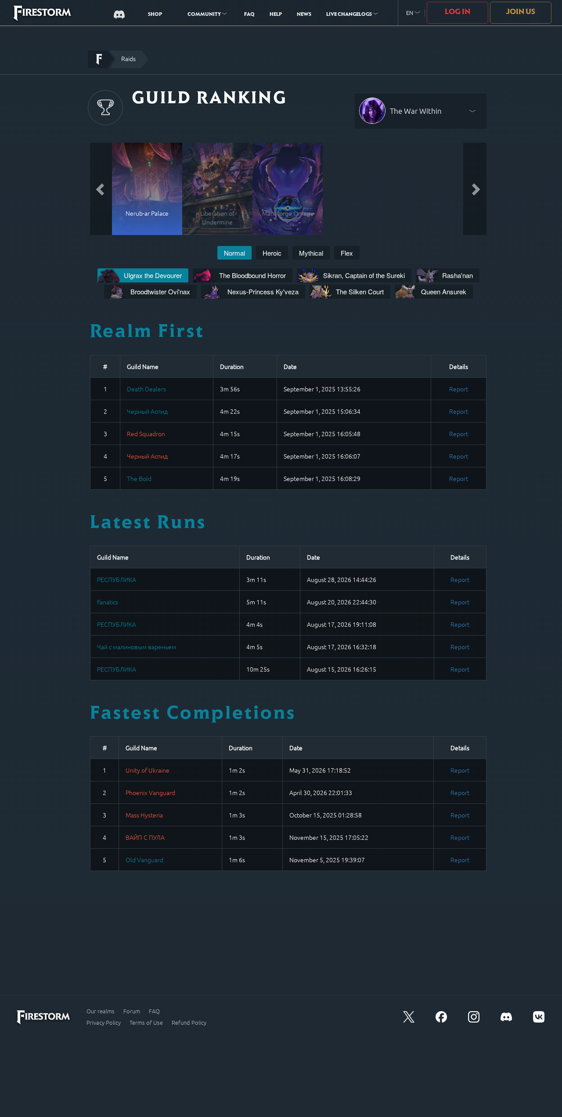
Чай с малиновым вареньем (136, 646)
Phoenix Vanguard (150, 792)
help (276, 15)
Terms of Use (146, 1023)
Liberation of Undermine (217, 217)
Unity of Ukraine (147, 770)
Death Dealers (146, 388)
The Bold (139, 478)
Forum (131, 1011)
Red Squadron (146, 433)
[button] (413, 13)
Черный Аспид (147, 411)
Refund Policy (189, 1023)
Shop (155, 15)
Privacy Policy (103, 1023)
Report (458, 388)
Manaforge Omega (287, 213)
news (304, 15)
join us (520, 12)
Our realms (100, 1011)
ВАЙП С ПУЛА (145, 837)
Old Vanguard (144, 859)
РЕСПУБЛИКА (116, 579)
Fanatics (107, 601)
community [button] (204, 15)
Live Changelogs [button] (349, 15)
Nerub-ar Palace (147, 213)
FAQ (249, 15)
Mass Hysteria (144, 814)
